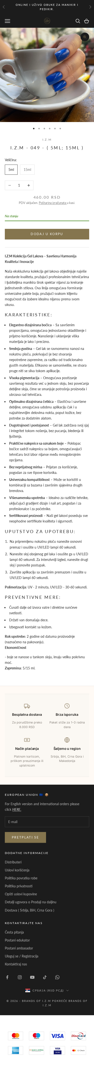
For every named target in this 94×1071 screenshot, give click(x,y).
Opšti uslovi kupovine (21, 894)
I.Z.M (47, 139)
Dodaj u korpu (47, 234)
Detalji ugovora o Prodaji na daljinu (30, 902)
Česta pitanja (14, 932)
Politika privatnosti (19, 886)
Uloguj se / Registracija (21, 956)
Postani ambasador (19, 948)
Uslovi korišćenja (17, 870)
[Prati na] (7, 977)
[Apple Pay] (78, 1050)
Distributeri (13, 862)
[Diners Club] (36, 1050)
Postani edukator (17, 940)
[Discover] (57, 1050)
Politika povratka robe (21, 878)
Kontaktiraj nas (16, 964)
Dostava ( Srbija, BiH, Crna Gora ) (29, 910)
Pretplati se (25, 837)
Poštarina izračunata (53, 203)
